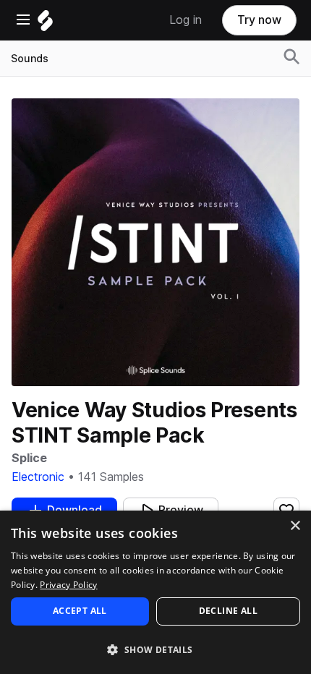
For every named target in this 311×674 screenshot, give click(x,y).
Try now (259, 20)
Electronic (38, 477)
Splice (29, 458)
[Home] (45, 24)
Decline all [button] (228, 611)
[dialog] (155, 592)
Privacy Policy (68, 585)
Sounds (29, 58)
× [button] (294, 526)
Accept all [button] (80, 611)
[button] (155, 649)
